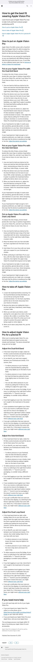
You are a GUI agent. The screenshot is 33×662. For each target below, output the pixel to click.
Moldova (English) (5, 655)
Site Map (10, 659)
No (16, 642)
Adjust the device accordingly (18, 141)
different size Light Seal (15, 418)
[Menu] (31, 6)
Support (7, 647)
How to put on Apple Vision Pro (11, 27)
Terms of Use (4, 659)
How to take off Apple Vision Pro (12, 30)
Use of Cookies (17, 659)
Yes (11, 642)
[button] (27, 6)
